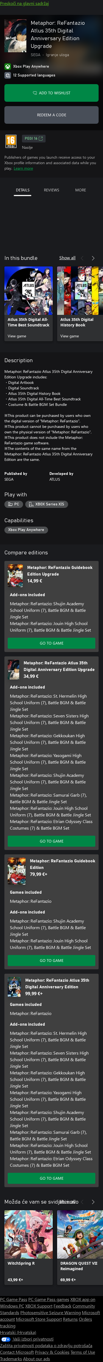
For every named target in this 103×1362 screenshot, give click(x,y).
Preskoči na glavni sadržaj (24, 3)
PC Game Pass (13, 1299)
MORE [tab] (80, 189)
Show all (67, 257)
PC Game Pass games (48, 1299)
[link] (28, 303)
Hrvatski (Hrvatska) (18, 1332)
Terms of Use (83, 1352)
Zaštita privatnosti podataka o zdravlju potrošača (46, 1345)
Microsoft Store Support (39, 1319)
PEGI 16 (31, 139)
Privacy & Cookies (52, 1352)
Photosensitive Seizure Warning (50, 1312)
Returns (70, 1319)
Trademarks (11, 1358)
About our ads (36, 1358)
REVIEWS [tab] (51, 189)
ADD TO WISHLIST (54, 92)
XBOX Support (38, 1306)
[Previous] (82, 258)
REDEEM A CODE (51, 114)
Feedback (62, 1306)
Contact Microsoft (17, 1352)
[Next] (93, 258)
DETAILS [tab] (22, 189)
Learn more (23, 168)
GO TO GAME (51, 643)
